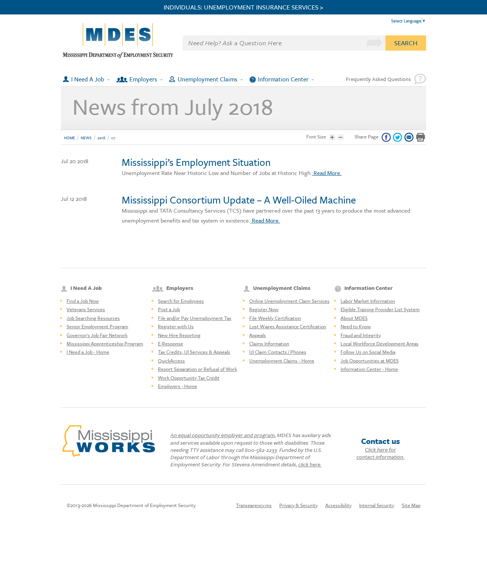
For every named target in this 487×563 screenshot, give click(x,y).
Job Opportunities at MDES (370, 360)
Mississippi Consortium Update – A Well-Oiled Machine (239, 199)
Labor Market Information (368, 301)
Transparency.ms (254, 505)
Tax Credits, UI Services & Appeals (194, 352)
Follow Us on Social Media (368, 352)
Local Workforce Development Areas (380, 343)
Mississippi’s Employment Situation (196, 162)
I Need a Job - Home (88, 352)
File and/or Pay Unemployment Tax (194, 318)
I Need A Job (87, 79)
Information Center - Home (369, 369)
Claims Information (269, 343)
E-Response (170, 343)
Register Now (264, 309)
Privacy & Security (298, 505)
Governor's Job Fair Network (97, 335)
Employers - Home (177, 386)
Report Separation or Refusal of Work (197, 369)
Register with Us (176, 326)
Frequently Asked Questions (378, 79)
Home (69, 138)
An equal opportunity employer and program (222, 435)
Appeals (257, 335)
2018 (101, 138)
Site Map (411, 505)
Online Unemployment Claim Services (289, 301)
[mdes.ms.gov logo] (118, 56)
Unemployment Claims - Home (281, 360)
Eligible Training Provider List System (380, 309)
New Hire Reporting (179, 335)
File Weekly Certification (275, 318)
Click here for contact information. (380, 453)
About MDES (354, 318)
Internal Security (376, 505)
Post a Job (169, 309)
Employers (143, 79)
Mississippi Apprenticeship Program (105, 343)
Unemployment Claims (207, 79)
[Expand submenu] (109, 79)
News (86, 138)
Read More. (327, 173)
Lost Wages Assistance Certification (287, 326)
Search (405, 43)
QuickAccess (171, 360)
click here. (309, 464)
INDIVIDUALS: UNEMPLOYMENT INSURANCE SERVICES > (243, 7)
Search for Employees (181, 301)
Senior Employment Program (97, 326)
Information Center (283, 79)
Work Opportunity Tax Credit (189, 378)
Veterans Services (86, 309)
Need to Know (356, 326)
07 (113, 138)
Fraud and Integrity (361, 335)
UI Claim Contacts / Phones (277, 352)
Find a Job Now (83, 301)
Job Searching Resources (93, 318)
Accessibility (338, 505)
